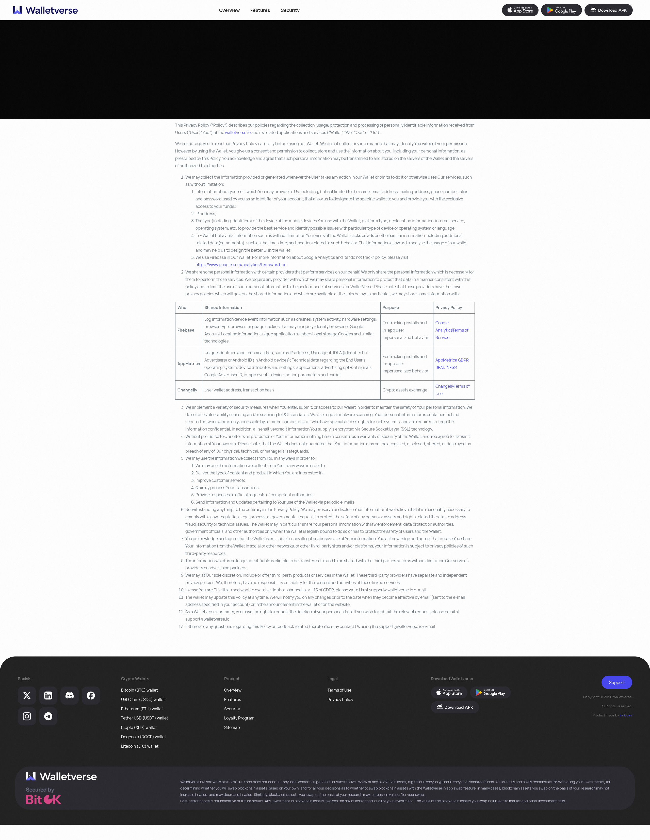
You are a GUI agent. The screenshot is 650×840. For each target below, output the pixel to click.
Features (260, 10)
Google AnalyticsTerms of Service (451, 330)
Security (290, 10)
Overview (229, 10)
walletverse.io (238, 132)
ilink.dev (626, 715)
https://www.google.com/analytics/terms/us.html (241, 264)
